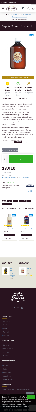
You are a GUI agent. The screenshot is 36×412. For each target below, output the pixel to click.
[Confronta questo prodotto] (10, 238)
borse (4, 204)
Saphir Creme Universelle (10, 229)
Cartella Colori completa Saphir (18, 77)
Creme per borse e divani (19, 17)
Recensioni (23, 98)
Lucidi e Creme (27, 14)
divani (10, 204)
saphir (10, 201)
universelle (23, 201)
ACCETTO (31, 397)
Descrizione (6, 98)
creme (15, 201)
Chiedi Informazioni (11, 150)
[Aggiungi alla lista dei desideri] (6, 238)
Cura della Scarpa (15, 14)
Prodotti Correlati (9, 209)
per (29, 201)
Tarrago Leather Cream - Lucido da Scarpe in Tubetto (12, 273)
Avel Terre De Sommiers (29, 270)
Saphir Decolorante (27, 229)
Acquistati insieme (26, 209)
